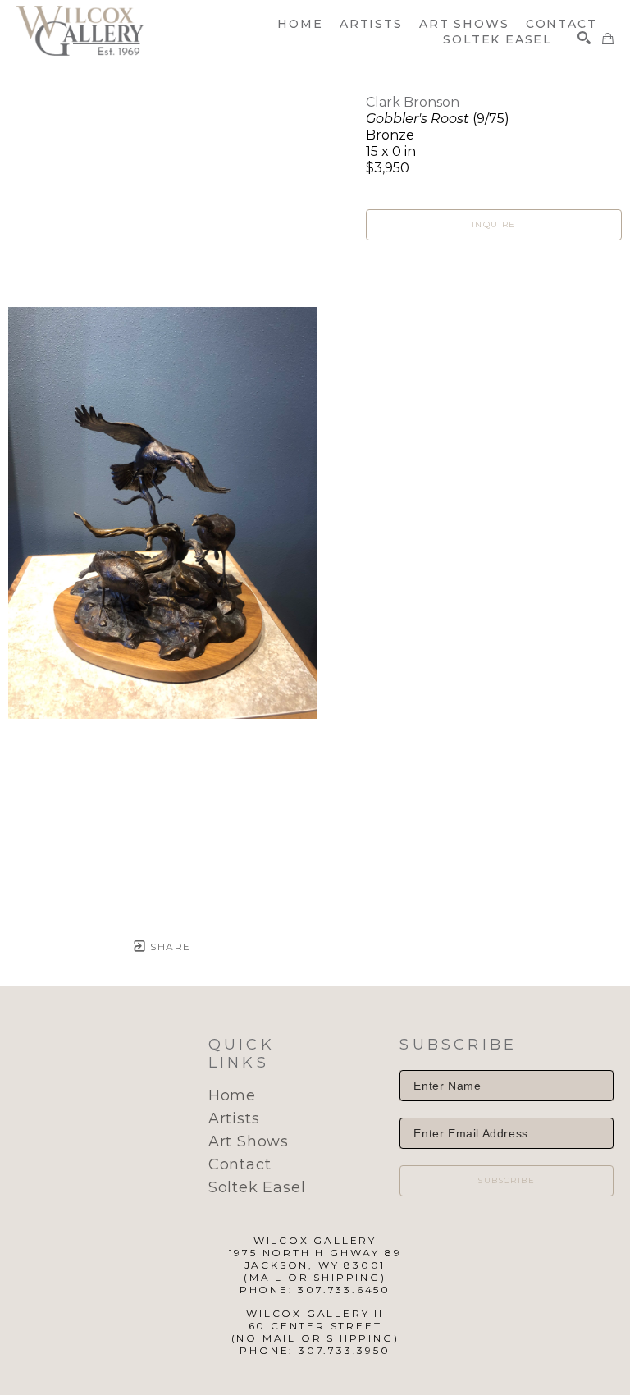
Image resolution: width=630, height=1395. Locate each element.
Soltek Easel (257, 1187)
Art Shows (248, 1141)
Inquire (494, 224)
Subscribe (506, 1180)
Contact (240, 1164)
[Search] (584, 37)
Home (232, 1095)
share (168, 946)
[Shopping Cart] (608, 38)
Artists (234, 1118)
